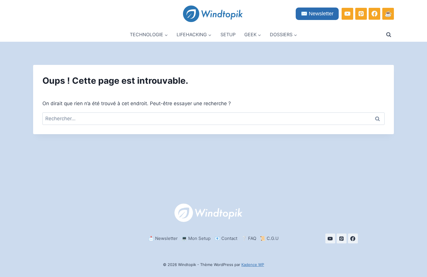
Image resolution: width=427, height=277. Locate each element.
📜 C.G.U (269, 238)
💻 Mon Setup (196, 238)
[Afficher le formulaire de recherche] (388, 35)
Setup (228, 34)
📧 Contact (226, 238)
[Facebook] (374, 13)
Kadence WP (252, 264)
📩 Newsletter (163, 238)
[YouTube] (347, 13)
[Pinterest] (361, 13)
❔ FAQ (248, 238)
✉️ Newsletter (317, 14)
